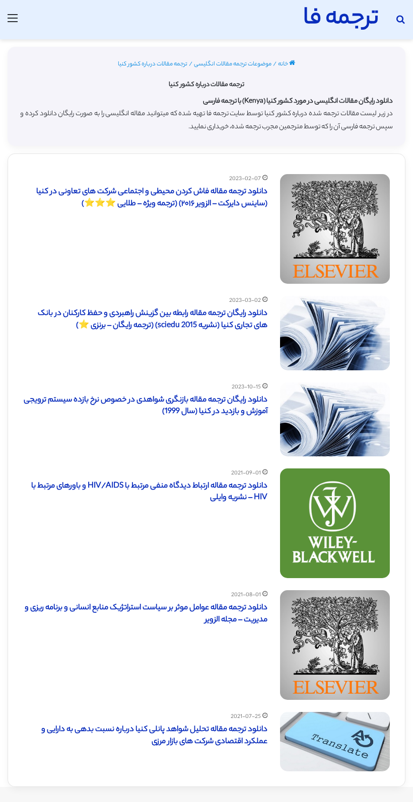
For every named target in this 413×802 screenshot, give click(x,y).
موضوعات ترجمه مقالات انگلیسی (232, 64)
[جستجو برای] (400, 23)
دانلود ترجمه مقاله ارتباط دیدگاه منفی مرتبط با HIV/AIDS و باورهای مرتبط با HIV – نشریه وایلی (149, 492)
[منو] (13, 23)
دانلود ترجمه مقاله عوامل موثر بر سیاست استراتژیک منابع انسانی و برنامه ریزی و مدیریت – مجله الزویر (146, 614)
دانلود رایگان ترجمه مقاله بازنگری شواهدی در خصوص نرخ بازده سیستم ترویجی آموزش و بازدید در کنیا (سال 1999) (145, 406)
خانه (283, 64)
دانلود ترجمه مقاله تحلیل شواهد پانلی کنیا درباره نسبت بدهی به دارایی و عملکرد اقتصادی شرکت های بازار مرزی (154, 736)
